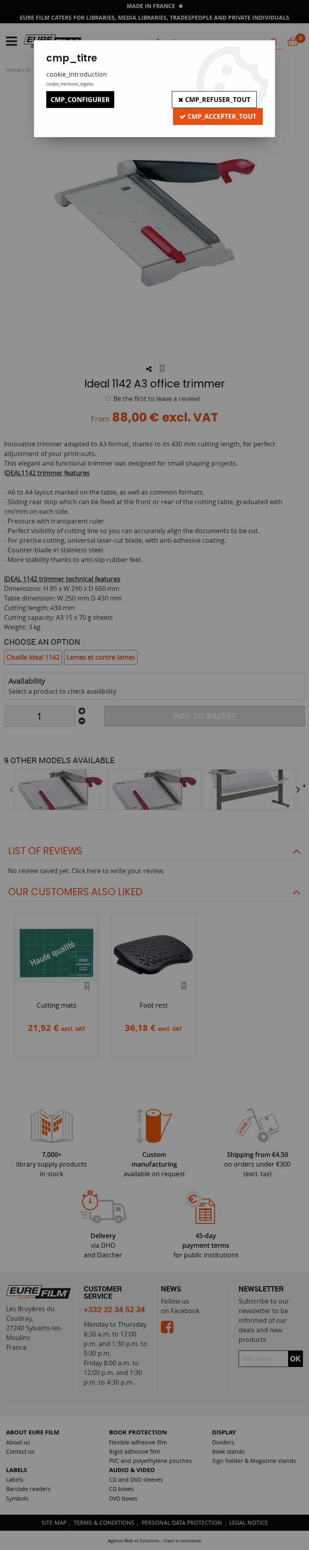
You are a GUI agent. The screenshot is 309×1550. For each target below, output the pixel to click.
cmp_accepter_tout (221, 116)
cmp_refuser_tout (216, 99)
